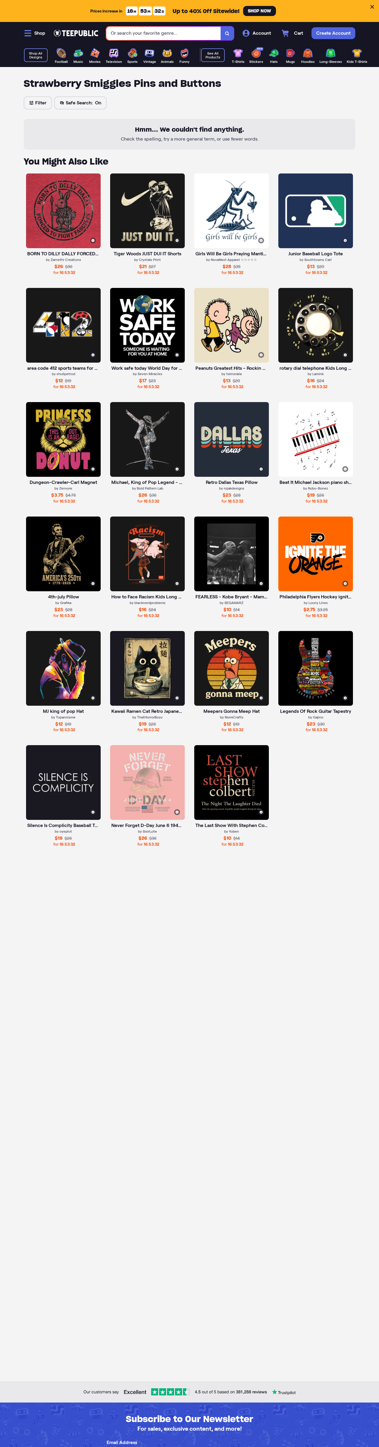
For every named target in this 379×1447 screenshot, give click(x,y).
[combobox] (163, 33)
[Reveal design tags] (93, 240)
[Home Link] (76, 33)
